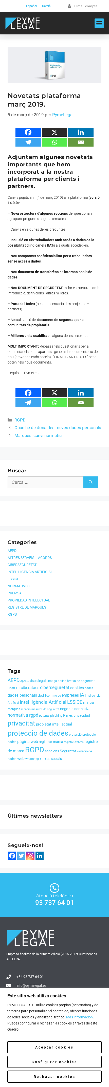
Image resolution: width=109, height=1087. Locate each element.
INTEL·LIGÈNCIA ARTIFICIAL (30, 572)
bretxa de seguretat (81, 681)
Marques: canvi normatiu (38, 435)
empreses (70, 695)
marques (14, 709)
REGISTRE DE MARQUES (27, 607)
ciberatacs (30, 687)
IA (82, 695)
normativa (82, 709)
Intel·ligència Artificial (43, 702)
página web (27, 741)
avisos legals (37, 681)
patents (44, 715)
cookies (77, 688)
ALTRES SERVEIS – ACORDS (30, 558)
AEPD (12, 551)
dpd (41, 695)
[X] (54, 132)
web (21, 758)
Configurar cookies (54, 1062)
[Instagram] (30, 856)
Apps (23, 681)
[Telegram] (28, 142)
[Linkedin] (81, 132)
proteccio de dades (38, 733)
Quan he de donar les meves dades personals (57, 427)
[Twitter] (21, 856)
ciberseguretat (54, 687)
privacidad (82, 715)
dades (89, 688)
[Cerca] (90, 482)
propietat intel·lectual (54, 724)
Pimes (68, 715)
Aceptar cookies (54, 1047)
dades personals (22, 695)
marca (88, 702)
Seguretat (68, 751)
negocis (67, 709)
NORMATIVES (18, 586)
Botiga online (57, 681)
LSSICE (13, 579)
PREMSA (15, 593)
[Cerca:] (45, 482)
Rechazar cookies (55, 1077)
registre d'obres (74, 742)
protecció (75, 734)
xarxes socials (51, 759)
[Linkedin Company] (39, 856)
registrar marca (51, 742)
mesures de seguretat (45, 709)
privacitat (21, 723)
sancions (52, 751)
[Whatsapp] (54, 142)
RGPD (20, 419)
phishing (56, 715)
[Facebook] (28, 132)
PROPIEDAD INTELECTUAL (29, 600)
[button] (99, 23)
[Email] (81, 142)
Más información (79, 1017)
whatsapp (32, 759)
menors (26, 709)
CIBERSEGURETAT (22, 565)
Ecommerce (53, 695)
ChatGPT (14, 688)
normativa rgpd (23, 715)
